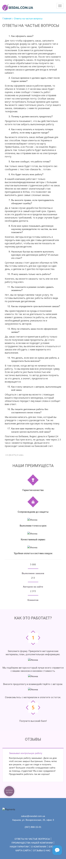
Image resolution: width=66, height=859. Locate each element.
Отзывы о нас (41, 850)
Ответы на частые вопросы (32, 839)
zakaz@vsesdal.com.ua (33, 816)
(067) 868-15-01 (33, 827)
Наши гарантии (19, 846)
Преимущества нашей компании (32, 842)
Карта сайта (23, 850)
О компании (38, 846)
